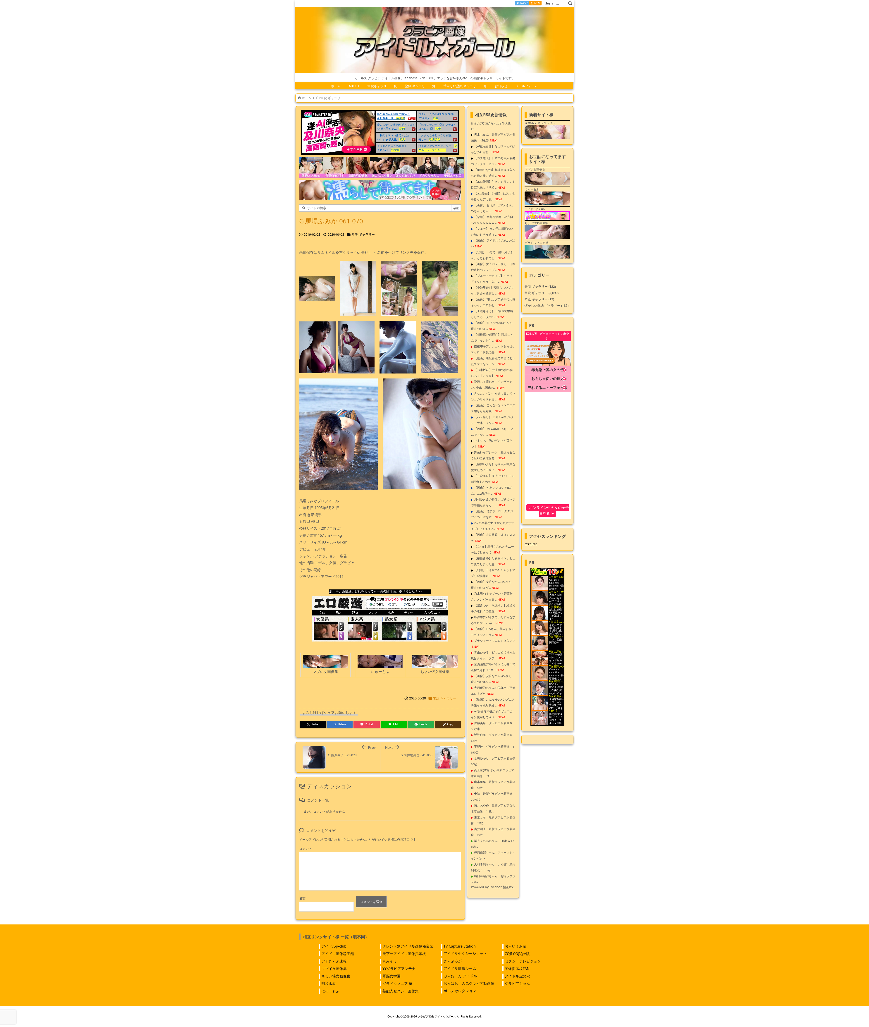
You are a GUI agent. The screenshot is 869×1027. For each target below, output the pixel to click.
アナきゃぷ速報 (334, 961)
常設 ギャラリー (332, 98)
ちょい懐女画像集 (335, 976)
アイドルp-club (333, 946)
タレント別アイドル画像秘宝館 (407, 946)
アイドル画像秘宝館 (337, 953)
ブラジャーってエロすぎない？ (494, 641)
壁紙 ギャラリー (539, 299)
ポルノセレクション (460, 990)
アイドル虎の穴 (517, 976)
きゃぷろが (453, 960)
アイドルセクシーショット (465, 953)
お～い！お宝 (515, 946)
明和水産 (328, 983)
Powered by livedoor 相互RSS (493, 887)
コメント (305, 848)
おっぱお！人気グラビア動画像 (469, 983)
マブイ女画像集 (334, 968)
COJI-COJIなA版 (517, 953)
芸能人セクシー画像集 (400, 991)
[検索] (570, 3)
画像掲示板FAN (517, 968)
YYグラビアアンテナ (398, 968)
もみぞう (389, 961)
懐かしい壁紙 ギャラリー (546, 305)
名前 (302, 898)
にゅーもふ (330, 991)
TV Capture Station (460, 946)
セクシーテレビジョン (523, 961)
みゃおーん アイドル (460, 975)
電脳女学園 (391, 976)
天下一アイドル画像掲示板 (404, 953)
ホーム (306, 98)
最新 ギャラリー (540, 286)
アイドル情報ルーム (460, 968)
